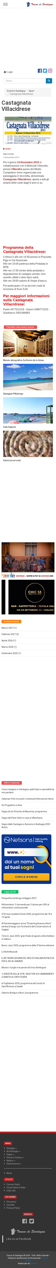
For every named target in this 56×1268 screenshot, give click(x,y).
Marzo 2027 (7, 628)
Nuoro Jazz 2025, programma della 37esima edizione (28, 945)
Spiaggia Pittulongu (13, 393)
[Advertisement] (28, 37)
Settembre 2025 (10, 653)
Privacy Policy (13, 1208)
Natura (10, 1160)
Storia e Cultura (14, 1157)
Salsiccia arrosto (12, 460)
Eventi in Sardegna (16, 91)
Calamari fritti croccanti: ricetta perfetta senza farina (28, 799)
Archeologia (13, 1151)
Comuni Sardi (13, 1184)
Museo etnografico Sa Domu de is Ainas (23, 360)
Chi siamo (11, 1202)
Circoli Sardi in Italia (16, 1187)
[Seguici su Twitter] (45, 71)
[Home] (39, 4)
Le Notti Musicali (9, 951)
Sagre (10, 1154)
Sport (31, 91)
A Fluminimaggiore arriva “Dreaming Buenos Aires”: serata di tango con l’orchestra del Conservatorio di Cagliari (27, 926)
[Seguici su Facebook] (40, 71)
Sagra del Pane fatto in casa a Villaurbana (22, 818)
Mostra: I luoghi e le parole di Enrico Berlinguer (24, 967)
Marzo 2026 (7, 647)
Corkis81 (34, 1263)
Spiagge (11, 1148)
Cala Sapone (9, 427)
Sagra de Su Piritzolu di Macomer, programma (24, 811)
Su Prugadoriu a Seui (12, 805)
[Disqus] (28, 503)
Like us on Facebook (18, 1238)
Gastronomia (13, 1163)
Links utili (11, 1190)
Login (10, 72)
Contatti (10, 1205)
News (9, 1173)
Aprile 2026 (7, 640)
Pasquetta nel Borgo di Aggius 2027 (19, 898)
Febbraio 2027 (9, 634)
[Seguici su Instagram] (50, 71)
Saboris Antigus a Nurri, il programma (20, 993)
